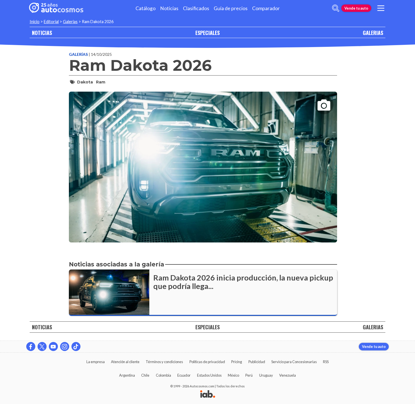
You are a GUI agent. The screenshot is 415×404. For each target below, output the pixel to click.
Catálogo (146, 8)
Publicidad (256, 361)
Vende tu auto (356, 8)
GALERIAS (373, 32)
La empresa (95, 361)
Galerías (79, 54)
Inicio (35, 21)
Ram (100, 82)
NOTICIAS (42, 32)
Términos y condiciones (164, 361)
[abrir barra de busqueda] (335, 8)
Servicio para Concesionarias (294, 361)
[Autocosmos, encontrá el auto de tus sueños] (56, 8)
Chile (145, 375)
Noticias (169, 8)
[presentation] (203, 162)
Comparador (266, 8)
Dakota (85, 82)
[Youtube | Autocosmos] (53, 346)
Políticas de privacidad (207, 361)
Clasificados (196, 8)
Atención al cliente (125, 361)
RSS (326, 361)
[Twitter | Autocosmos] (42, 346)
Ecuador (184, 375)
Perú (249, 375)
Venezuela (287, 375)
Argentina (127, 375)
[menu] (381, 8)
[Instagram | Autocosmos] (64, 346)
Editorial (51, 21)
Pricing (236, 361)
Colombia (163, 375)
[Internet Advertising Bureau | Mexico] (207, 394)
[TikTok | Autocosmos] (75, 346)
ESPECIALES (207, 32)
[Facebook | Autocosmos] (30, 346)
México (233, 375)
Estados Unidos (209, 375)
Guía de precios (231, 8)
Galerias (70, 21)
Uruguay (266, 375)
